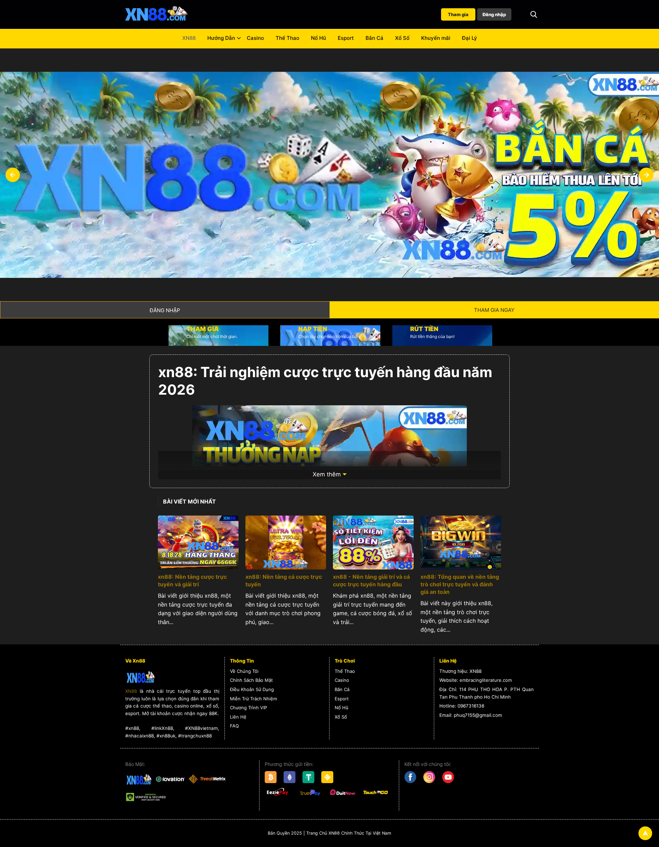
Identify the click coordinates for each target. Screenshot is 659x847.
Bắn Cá (374, 38)
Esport (346, 38)
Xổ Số (402, 38)
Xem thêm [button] (327, 474)
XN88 (189, 38)
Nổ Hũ (318, 38)
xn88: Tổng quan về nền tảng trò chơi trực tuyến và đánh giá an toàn (459, 584)
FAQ (234, 726)
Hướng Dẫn (221, 38)
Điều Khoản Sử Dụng (252, 689)
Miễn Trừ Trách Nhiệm (253, 698)
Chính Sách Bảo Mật (251, 680)
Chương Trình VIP (248, 707)
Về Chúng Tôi (244, 671)
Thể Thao (287, 38)
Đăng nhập (494, 14)
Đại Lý (469, 38)
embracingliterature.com (486, 680)
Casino (255, 38)
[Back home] (156, 14)
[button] (533, 14)
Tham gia (458, 14)
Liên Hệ (238, 717)
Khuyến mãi (435, 38)
